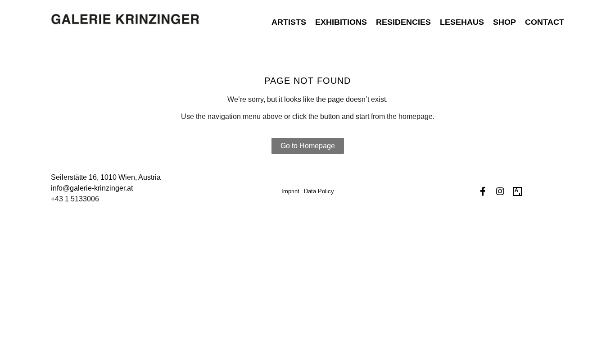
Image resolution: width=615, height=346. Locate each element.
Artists (288, 22)
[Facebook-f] (483, 191)
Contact (544, 22)
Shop (504, 22)
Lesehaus (462, 22)
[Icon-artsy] (517, 191)
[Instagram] (500, 191)
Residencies (403, 22)
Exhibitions (341, 22)
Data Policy (319, 191)
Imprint (290, 191)
